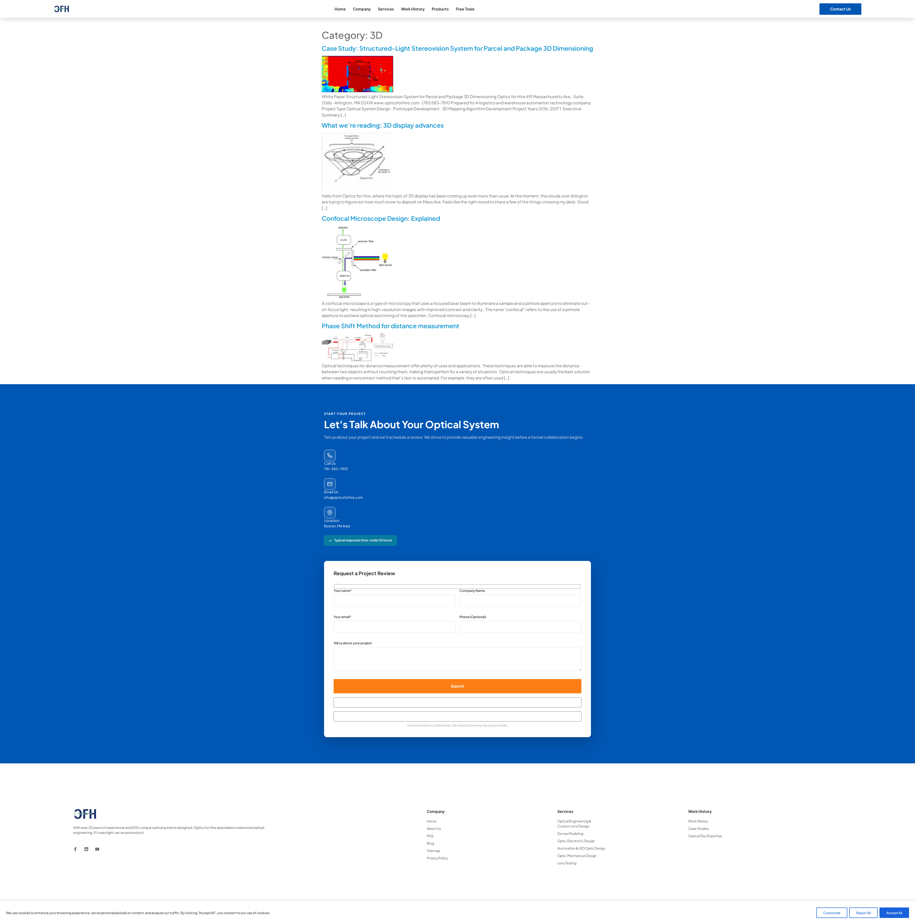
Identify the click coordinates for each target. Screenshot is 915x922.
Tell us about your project (353, 643)
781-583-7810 (336, 469)
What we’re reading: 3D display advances (383, 125)
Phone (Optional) (472, 617)
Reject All (863, 913)
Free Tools (465, 8)
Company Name (472, 591)
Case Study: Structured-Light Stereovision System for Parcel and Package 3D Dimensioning (457, 48)
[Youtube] (97, 849)
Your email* (342, 617)
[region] (457, 911)
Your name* (343, 591)
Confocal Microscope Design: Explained (381, 218)
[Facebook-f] (75, 849)
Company (362, 8)
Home (340, 8)
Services (386, 8)
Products (440, 8)
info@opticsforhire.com (343, 497)
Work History (413, 8)
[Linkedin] (86, 849)
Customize (831, 913)
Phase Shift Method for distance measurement (390, 326)
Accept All (894, 913)
